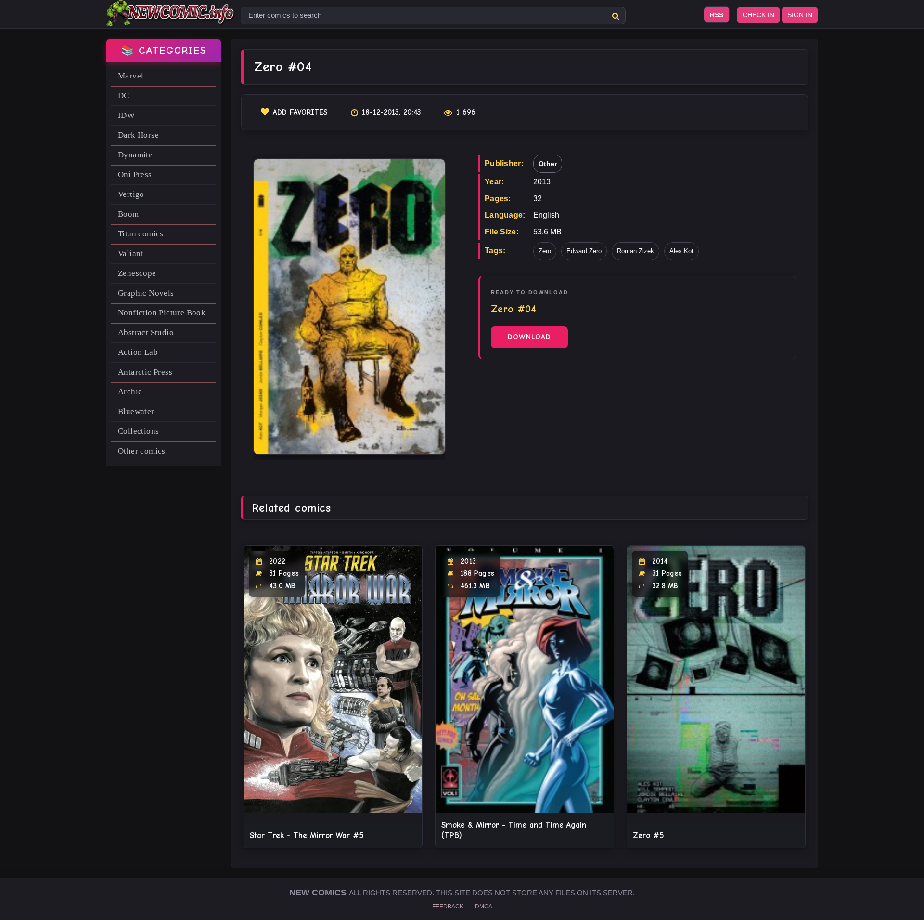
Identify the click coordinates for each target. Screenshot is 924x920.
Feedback (447, 906)
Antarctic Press (145, 371)
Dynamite (135, 154)
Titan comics (141, 233)
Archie (130, 391)
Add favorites (300, 112)
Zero (545, 251)
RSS (716, 15)
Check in (758, 15)
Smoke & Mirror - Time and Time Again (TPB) (513, 830)
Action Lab (138, 352)
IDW (126, 115)
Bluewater (136, 411)
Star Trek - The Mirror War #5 (307, 835)
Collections (138, 431)
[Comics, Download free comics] (171, 19)
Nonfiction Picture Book (161, 312)
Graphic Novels (146, 293)
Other (548, 164)
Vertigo (131, 194)
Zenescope (137, 273)
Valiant (130, 253)
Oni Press (135, 174)
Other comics (142, 450)
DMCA (483, 906)
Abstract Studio (146, 332)
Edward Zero (584, 251)
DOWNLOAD (529, 337)
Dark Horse (138, 135)
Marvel (130, 75)
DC (123, 95)
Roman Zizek (635, 251)
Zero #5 (648, 835)
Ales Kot (681, 251)
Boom (128, 214)
